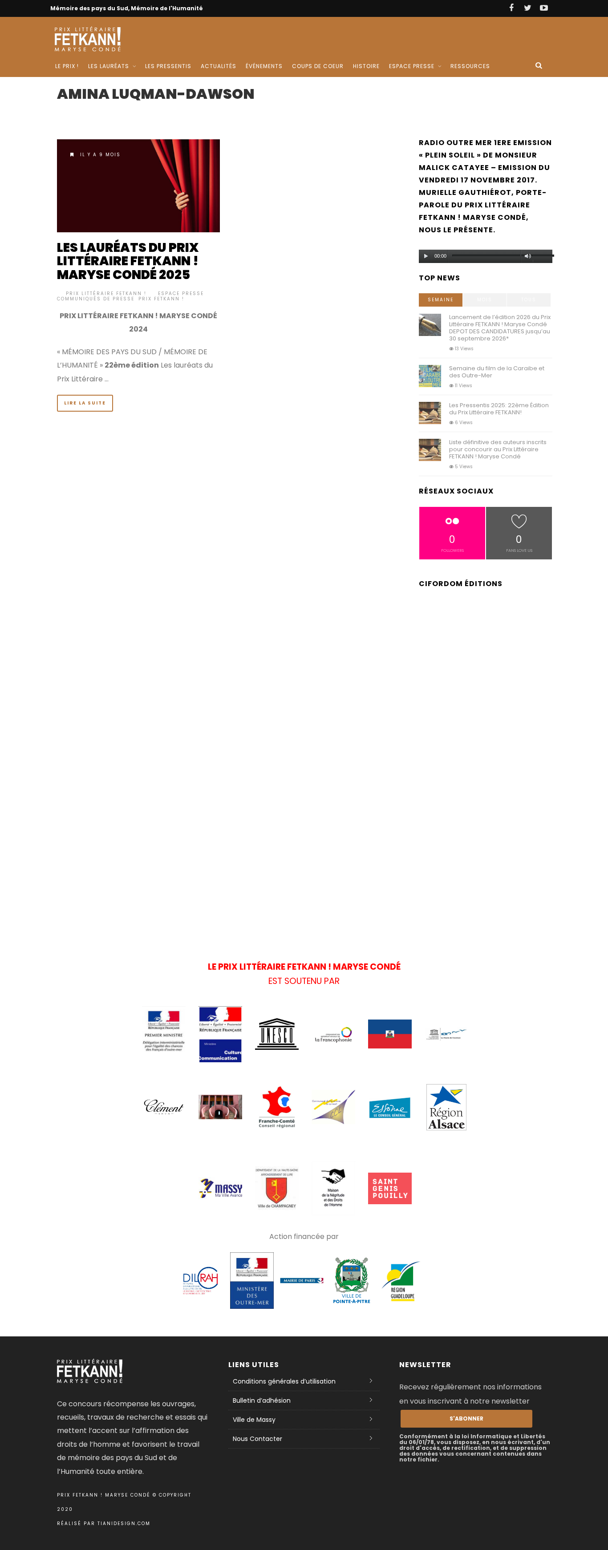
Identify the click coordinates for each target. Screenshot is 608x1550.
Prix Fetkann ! (161, 298)
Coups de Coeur (318, 66)
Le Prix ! (67, 66)
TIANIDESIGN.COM (123, 1523)
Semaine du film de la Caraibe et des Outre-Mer (496, 372)
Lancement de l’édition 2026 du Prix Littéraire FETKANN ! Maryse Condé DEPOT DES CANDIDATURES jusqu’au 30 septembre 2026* (500, 328)
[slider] (542, 258)
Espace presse (181, 293)
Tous (528, 299)
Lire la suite (85, 403)
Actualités (218, 66)
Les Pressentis (168, 66)
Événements (264, 66)
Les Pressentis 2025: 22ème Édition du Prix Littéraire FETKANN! (499, 409)
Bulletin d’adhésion (262, 1400)
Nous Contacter (257, 1438)
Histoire (366, 66)
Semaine (441, 299)
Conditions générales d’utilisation (284, 1381)
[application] (485, 254)
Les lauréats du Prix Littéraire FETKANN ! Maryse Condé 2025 (128, 261)
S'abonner (466, 1418)
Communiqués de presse (95, 298)
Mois (484, 299)
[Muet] (527, 256)
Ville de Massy (254, 1419)
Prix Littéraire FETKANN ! (106, 293)
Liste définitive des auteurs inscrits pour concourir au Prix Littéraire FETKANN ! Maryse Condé (498, 449)
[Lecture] (426, 256)
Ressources (470, 66)
